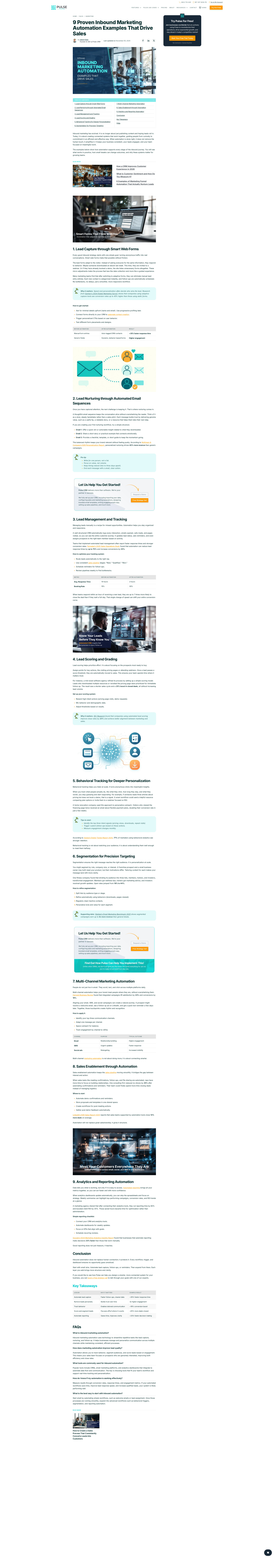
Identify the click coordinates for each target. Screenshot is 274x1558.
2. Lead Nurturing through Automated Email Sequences (90, 109)
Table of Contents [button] (82, 100)
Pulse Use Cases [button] (150, 7)
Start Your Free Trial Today (182, 38)
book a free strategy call (98, 1278)
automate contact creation (118, 314)
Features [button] (135, 7)
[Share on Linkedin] (148, 41)
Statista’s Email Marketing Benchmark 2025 (113, 914)
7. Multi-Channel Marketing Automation (131, 104)
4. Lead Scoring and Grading (85, 118)
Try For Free (216, 8)
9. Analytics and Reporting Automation (130, 112)
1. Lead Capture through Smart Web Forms (90, 104)
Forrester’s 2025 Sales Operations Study (103, 546)
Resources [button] (181, 7)
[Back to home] (59, 7)
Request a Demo (139, 494)
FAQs (118, 123)
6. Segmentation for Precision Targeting (89, 126)
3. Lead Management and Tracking (87, 114)
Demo (204, 7)
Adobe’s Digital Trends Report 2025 (98, 838)
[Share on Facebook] (143, 41)
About (171, 7)
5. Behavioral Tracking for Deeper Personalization (92, 122)
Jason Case (84, 40)
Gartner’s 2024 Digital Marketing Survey (101, 294)
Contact (193, 7)
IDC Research (99, 716)
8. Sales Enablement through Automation (131, 108)
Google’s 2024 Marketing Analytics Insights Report (93, 1238)
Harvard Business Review (83, 995)
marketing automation (93, 1058)
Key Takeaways (122, 119)
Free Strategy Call (140, 500)
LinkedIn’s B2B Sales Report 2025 (86, 1115)
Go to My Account (217, 2)
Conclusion (121, 115)
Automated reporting (131, 1188)
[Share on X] (154, 41)
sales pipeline (93, 563)
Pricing (164, 7)
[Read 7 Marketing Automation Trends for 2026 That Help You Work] (92, 176)
